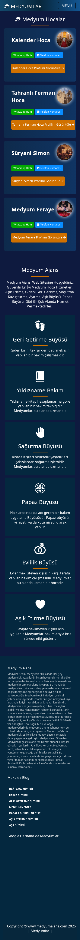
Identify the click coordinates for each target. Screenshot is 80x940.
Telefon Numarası (50, 55)
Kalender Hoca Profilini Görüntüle (36, 68)
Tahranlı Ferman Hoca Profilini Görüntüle (42, 124)
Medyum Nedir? (20, 807)
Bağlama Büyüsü (21, 789)
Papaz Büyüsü (18, 795)
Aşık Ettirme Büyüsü (23, 819)
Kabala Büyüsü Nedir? (25, 813)
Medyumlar (25, 6)
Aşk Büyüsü (17, 825)
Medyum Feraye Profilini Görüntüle (37, 237)
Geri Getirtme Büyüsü (24, 801)
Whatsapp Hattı (22, 55)
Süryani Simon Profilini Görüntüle (36, 181)
